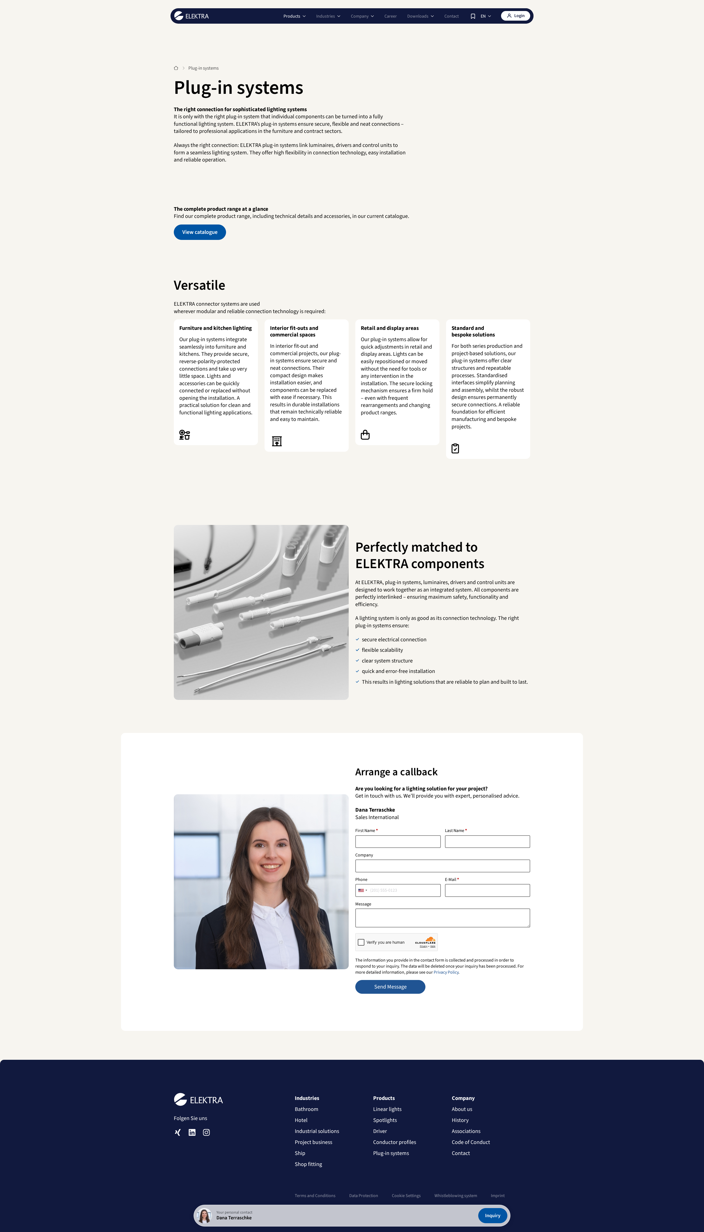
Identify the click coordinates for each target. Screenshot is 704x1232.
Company (364, 855)
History (460, 1120)
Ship (300, 1153)
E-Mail (452, 880)
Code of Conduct (471, 1142)
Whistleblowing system (456, 1196)
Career (390, 16)
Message (363, 904)
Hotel (301, 1120)
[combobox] (363, 890)
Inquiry (493, 1215)
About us (462, 1109)
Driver (380, 1131)
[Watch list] (473, 16)
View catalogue (200, 232)
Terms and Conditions (315, 1196)
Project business (313, 1142)
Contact (451, 16)
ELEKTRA (191, 15)
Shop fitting (308, 1164)
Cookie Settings (406, 1196)
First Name (366, 831)
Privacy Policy (446, 972)
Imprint (498, 1196)
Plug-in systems (391, 1153)
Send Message (390, 987)
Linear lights (387, 1109)
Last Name (456, 831)
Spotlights (385, 1120)
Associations (466, 1131)
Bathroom (306, 1109)
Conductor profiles (394, 1142)
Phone (361, 880)
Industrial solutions (317, 1131)
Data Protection (363, 1196)
